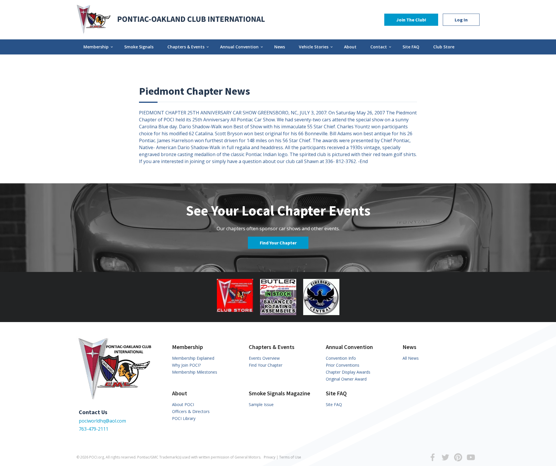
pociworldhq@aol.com (102, 421)
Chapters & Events (188, 47)
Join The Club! (411, 20)
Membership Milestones (194, 372)
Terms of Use (290, 457)
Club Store (443, 47)
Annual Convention (242, 47)
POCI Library (183, 418)
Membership (98, 47)
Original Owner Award (346, 379)
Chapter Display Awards (348, 372)
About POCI (183, 404)
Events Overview (264, 358)
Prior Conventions (342, 365)
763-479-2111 (93, 429)
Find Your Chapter (278, 243)
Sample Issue (261, 404)
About (350, 47)
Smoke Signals (138, 47)
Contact (381, 47)
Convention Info (341, 358)
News (279, 47)
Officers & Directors (191, 411)
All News (411, 358)
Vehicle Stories (316, 47)
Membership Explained (193, 358)
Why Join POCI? (186, 365)
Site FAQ (411, 47)
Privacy (269, 457)
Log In (461, 20)
